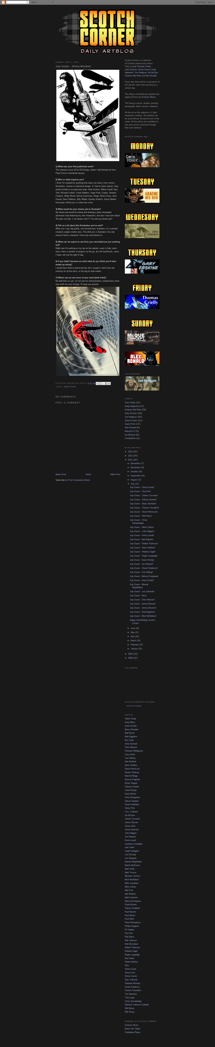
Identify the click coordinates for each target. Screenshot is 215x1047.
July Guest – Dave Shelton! (142, 547)
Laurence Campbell (133, 844)
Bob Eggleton (131, 736)
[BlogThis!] (100, 383)
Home (88, 474)
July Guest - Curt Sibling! (141, 572)
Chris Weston (131, 747)
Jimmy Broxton (132, 829)
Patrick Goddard (132, 908)
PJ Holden (129, 930)
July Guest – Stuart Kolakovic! (144, 568)
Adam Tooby (130, 718)
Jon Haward (130, 836)
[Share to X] (103, 383)
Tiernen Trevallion (133, 990)
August (134, 480)
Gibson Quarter (132, 801)
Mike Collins (130, 887)
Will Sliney (129, 1012)
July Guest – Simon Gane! (142, 487)
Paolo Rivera (130, 904)
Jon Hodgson (141, 72)
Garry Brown (130, 794)
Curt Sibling (130, 758)
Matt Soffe (129, 869)
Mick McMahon (132, 879)
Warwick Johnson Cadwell (137, 1004)
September (136, 475)
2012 (130, 456)
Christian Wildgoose (134, 751)
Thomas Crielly (144, 66)
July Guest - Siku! (138, 595)
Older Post (115, 474)
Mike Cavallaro (131, 883)
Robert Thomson (132, 947)
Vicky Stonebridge (133, 1001)
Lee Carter (129, 847)
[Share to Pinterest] (109, 383)
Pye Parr (129, 933)
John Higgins (131, 833)
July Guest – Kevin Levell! (142, 535)
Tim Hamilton (131, 994)
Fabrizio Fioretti (132, 786)
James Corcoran (132, 819)
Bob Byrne (129, 733)
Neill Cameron (131, 897)
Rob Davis (129, 937)
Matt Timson (130, 872)
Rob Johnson (131, 940)
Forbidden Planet (132, 1032)
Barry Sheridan (131, 729)
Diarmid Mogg (131, 776)
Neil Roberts (130, 894)
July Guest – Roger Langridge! (144, 556)
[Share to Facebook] (106, 383)
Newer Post (61, 474)
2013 (130, 451)
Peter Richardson (133, 922)
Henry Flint (130, 808)
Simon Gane (130, 969)
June (133, 628)
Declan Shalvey (132, 772)
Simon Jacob (131, 976)
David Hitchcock (132, 769)
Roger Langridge (132, 954)
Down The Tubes (132, 1029)
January (135, 648)
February (135, 644)
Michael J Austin (132, 876)
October (135, 471)
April (133, 636)
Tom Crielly (130, 402)
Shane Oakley (131, 962)
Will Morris (129, 1008)
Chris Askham (131, 744)
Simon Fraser (144, 69)
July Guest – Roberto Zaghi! (143, 552)
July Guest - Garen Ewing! (142, 560)
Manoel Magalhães (133, 861)
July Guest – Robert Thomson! (144, 543)
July (133, 484)
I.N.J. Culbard (131, 811)
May (133, 632)
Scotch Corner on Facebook (133, 706)
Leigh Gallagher (132, 851)
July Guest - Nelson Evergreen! (144, 576)
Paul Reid (129, 919)
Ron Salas (129, 958)
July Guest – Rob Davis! (141, 516)
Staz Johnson (131, 979)
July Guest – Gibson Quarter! (143, 499)
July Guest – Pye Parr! (140, 491)
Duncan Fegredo (132, 779)
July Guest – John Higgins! (142, 531)
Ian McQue (153, 72)
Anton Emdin (131, 726)
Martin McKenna (132, 865)
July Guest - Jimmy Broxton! (143, 608)
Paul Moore (130, 915)
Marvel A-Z (130, 431)
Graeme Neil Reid (133, 75)
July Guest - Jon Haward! (141, 564)
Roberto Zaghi (131, 951)
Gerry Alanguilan (132, 797)
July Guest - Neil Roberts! (141, 539)
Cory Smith (130, 754)
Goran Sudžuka (132, 804)
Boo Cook (129, 740)
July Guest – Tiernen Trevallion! (144, 508)
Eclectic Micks (149, 97)
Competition (130, 438)
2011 (130, 460)
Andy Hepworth (132, 406)
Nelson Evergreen (133, 901)
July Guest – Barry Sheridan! (143, 503)
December (136, 463)
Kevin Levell (130, 840)
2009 (130, 658)
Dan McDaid (130, 761)
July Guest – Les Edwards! (142, 591)
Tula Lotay (129, 997)
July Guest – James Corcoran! (144, 495)
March (134, 640)
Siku (127, 965)
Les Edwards (131, 858)
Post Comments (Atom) (79, 480)
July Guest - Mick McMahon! (143, 616)
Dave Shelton (131, 765)
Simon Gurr (130, 972)
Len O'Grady (130, 854)
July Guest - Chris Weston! (142, 599)
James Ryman (131, 822)
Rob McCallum (131, 944)
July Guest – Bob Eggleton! (142, 612)
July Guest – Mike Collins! (142, 527)
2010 (130, 654)
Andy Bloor (130, 722)
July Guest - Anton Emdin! (142, 580)
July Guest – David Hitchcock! (144, 512)
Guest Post (70, 387)
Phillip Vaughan (132, 926)
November (136, 467)
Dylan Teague (131, 783)
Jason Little (130, 826)
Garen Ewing (130, 790)
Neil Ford (129, 890)
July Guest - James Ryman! (143, 604)
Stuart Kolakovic (132, 987)
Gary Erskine (131, 69)
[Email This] (97, 383)
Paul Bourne (130, 912)
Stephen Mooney (132, 983)
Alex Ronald (150, 75)
